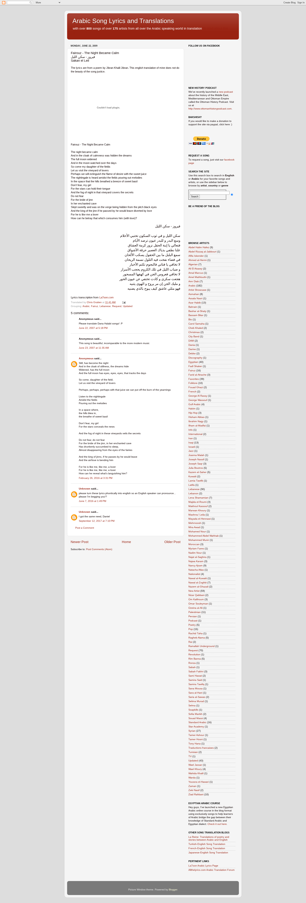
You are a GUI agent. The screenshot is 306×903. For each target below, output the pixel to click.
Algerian (193, 264)
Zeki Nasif (194, 790)
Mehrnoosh (194, 523)
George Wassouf (197, 400)
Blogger (173, 889)
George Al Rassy (197, 396)
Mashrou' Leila (196, 514)
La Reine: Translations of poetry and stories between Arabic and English (208, 838)
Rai (190, 642)
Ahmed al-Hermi (197, 260)
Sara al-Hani (195, 692)
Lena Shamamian (198, 497)
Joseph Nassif (196, 459)
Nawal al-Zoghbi (197, 582)
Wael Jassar (195, 765)
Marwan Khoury (197, 510)
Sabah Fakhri (195, 671)
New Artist (194, 591)
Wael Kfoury (195, 769)
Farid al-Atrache (197, 374)
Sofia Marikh (195, 714)
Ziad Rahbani (195, 794)
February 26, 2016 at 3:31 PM (95, 478)
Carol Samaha (196, 323)
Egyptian (193, 362)
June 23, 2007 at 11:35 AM (94, 348)
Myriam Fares (196, 548)
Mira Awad (194, 527)
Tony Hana (194, 743)
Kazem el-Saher (197, 472)
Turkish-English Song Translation (206, 844)
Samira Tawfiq (196, 684)
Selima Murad (196, 701)
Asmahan (193, 294)
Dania (191, 345)
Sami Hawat (195, 675)
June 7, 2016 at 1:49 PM (92, 501)
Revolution (194, 654)
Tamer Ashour (196, 735)
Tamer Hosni (195, 739)
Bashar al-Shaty (197, 311)
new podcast (226, 92)
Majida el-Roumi (197, 502)
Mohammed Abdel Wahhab (203, 536)
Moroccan (194, 544)
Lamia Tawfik (195, 480)
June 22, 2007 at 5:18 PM (93, 328)
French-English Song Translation (206, 848)
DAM (191, 340)
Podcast (192, 620)
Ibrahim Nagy (195, 421)
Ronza (192, 663)
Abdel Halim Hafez (198, 247)
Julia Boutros (195, 468)
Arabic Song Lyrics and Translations (123, 20)
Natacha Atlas (196, 570)
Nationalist (194, 574)
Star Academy (196, 726)
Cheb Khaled (195, 328)
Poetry (192, 625)
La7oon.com (106, 297)
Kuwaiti (192, 476)
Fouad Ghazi (195, 387)
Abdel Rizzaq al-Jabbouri (202, 251)
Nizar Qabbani (196, 595)
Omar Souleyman (198, 603)
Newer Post (79, 542)
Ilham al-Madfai (197, 425)
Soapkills (193, 709)
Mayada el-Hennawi (199, 518)
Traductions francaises (201, 748)
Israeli (191, 447)
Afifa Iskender (196, 256)
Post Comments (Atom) (99, 549)
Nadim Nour (195, 553)
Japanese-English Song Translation (208, 852)
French (192, 391)
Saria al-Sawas (196, 697)
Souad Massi (195, 718)
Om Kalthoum (196, 599)
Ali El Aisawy (195, 268)
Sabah (192, 667)
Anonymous (86, 358)
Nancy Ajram (195, 565)
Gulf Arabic (194, 404)
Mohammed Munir (198, 540)
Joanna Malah (196, 455)
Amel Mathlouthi (197, 277)
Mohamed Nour (197, 531)
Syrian (192, 731)
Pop (190, 629)
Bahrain (192, 307)
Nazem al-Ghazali (198, 586)
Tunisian (193, 752)
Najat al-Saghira (197, 557)
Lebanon (193, 493)
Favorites (193, 379)
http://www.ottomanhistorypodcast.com (210, 108)
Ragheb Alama (196, 637)
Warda (192, 777)
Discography (195, 357)
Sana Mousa (195, 688)
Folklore (192, 383)
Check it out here (217, 824)
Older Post (172, 542)
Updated (127, 306)
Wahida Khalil (195, 773)
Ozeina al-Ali (195, 608)
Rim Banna (194, 658)
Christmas (194, 332)
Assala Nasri (195, 298)
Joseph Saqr (195, 463)
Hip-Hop (193, 413)
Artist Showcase (197, 290)
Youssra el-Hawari (198, 782)
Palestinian (194, 612)
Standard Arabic (197, 722)
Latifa (191, 485)
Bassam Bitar (195, 315)
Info (190, 430)
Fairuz (94, 306)
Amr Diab (193, 281)
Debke (192, 353)
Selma (192, 705)
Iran (190, 438)
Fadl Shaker (195, 366)
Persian (192, 616)
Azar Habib (194, 302)
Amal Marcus (195, 273)
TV (190, 756)
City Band (193, 336)
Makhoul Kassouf (198, 506)
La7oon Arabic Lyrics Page (203, 865)
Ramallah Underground (201, 646)
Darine (192, 349)
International (195, 434)
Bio (190, 319)
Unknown (84, 488)
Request (116, 306)
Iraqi (190, 442)
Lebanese (105, 306)
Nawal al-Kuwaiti (197, 578)
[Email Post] (123, 302)
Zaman (192, 786)
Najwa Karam (195, 561)
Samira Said (195, 680)
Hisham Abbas (196, 417)
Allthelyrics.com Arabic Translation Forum (211, 870)
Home (126, 542)
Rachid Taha (195, 633)
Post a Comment (84, 528)
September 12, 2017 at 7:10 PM (97, 521)
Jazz (191, 451)
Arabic (86, 306)
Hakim (192, 408)
